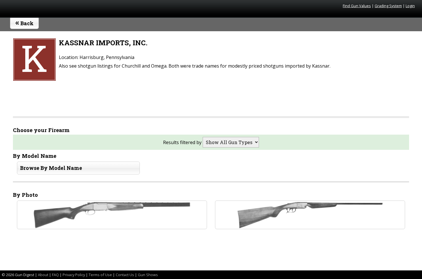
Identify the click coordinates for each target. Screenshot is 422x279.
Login (410, 5)
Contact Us (125, 274)
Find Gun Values (357, 5)
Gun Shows (148, 274)
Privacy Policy (74, 274)
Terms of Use (100, 274)
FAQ (55, 274)
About (43, 274)
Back (25, 22)
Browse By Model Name (51, 168)
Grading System (388, 5)
